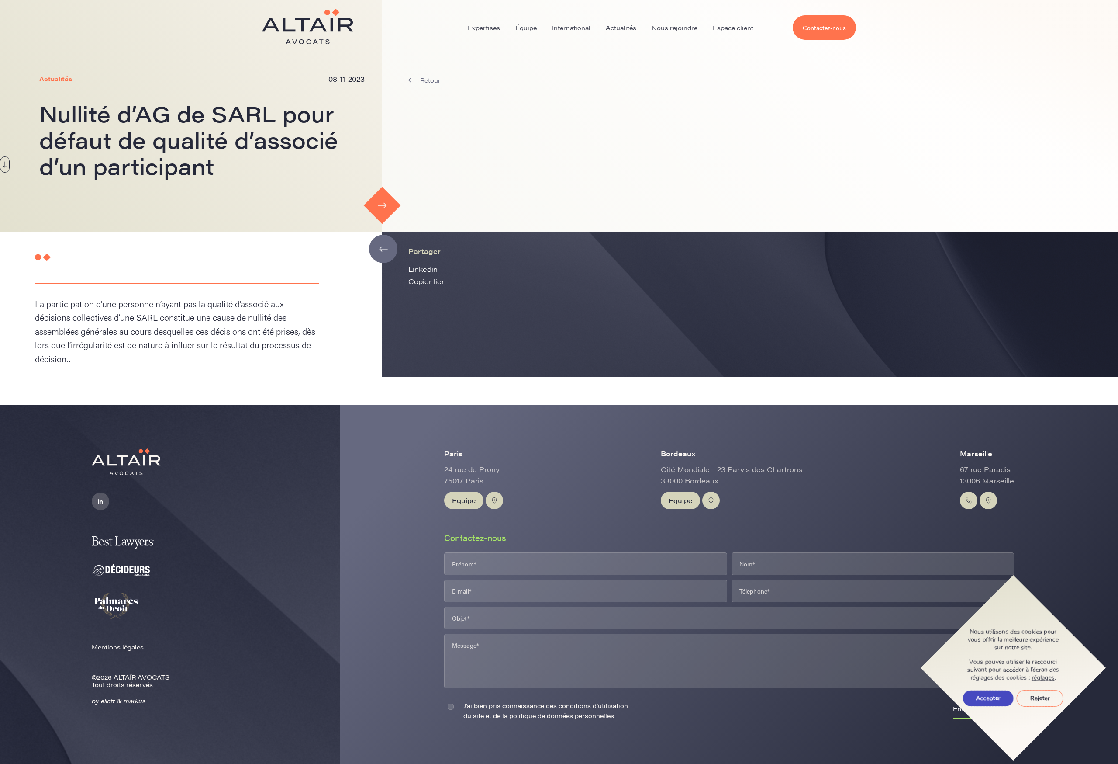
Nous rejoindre (674, 27)
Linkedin (423, 269)
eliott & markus (123, 700)
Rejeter (1040, 698)
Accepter (988, 698)
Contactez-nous (824, 27)
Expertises (484, 27)
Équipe (526, 27)
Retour (430, 80)
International (571, 27)
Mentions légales (118, 646)
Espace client (733, 27)
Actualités (621, 27)
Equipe (464, 500)
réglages (1043, 678)
